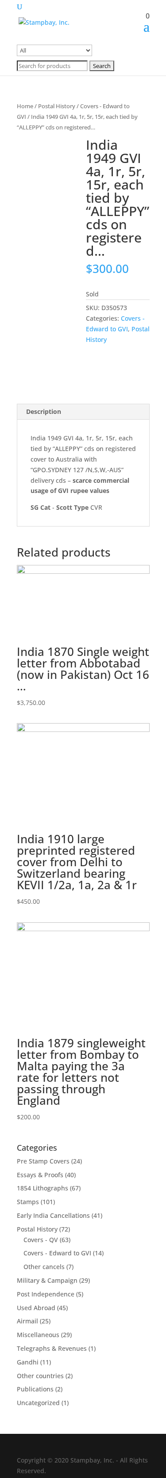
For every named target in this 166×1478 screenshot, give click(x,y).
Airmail (27, 1321)
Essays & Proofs (40, 1175)
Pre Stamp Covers (43, 1161)
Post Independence (45, 1294)
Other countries (40, 1376)
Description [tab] (43, 411)
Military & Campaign (47, 1280)
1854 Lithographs (42, 1188)
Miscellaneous (38, 1334)
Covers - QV (40, 1239)
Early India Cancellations (53, 1215)
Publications (35, 1389)
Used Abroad (36, 1308)
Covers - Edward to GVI (57, 1253)
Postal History (56, 106)
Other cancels (44, 1266)
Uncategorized (38, 1402)
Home (25, 106)
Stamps (28, 1202)
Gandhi (28, 1362)
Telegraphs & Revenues (52, 1348)
